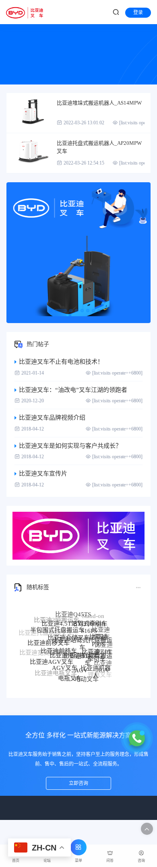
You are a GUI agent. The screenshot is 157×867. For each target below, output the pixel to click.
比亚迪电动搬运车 (74, 648)
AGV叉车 (64, 662)
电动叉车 (86, 676)
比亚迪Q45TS (73, 611)
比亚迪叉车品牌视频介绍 (52, 417)
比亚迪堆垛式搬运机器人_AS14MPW (99, 103)
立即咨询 (78, 783)
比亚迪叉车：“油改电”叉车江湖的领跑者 (73, 390)
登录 (138, 12)
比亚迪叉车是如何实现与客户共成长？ (70, 446)
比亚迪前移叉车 (48, 639)
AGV (81, 664)
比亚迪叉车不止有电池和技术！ (61, 361)
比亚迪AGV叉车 (51, 658)
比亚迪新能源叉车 (47, 664)
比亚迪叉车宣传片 (43, 473)
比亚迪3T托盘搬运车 (87, 652)
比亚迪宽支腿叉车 (43, 651)
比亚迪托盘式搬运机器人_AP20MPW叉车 (99, 147)
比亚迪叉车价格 (67, 680)
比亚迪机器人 (96, 667)
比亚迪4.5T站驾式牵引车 (74, 618)
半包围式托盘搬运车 (57, 625)
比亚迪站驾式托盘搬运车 (82, 636)
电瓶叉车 (70, 675)
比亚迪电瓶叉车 (56, 671)
